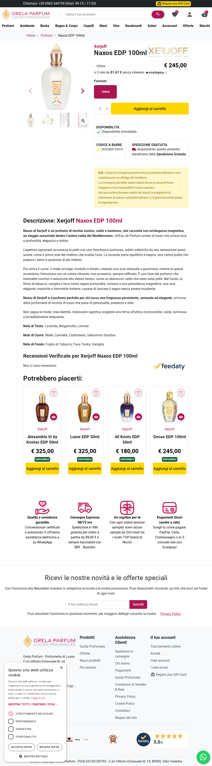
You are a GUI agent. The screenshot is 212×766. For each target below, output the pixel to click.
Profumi (47, 35)
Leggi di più (38, 698)
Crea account (160, 660)
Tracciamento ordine (166, 646)
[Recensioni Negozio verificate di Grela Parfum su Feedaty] (162, 739)
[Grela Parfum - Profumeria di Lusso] (49, 641)
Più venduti (88, 667)
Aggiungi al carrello (150, 108)
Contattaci (122, 711)
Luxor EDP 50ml (84, 436)
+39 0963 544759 (52, 3)
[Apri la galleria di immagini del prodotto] (83, 120)
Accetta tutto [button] (21, 747)
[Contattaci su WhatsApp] (203, 757)
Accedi (155, 653)
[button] (204, 14)
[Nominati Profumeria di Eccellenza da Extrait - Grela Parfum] (113, 739)
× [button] (61, 668)
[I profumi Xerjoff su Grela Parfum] (168, 52)
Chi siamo (122, 663)
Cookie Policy (125, 704)
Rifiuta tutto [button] (49, 747)
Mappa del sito (126, 718)
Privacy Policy (170, 614)
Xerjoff (100, 46)
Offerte (85, 653)
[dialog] (35, 712)
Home (30, 35)
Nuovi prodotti (90, 660)
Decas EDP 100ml (169, 436)
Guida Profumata (92, 646)
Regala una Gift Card (176, 3)
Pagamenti (123, 670)
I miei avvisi (159, 667)
